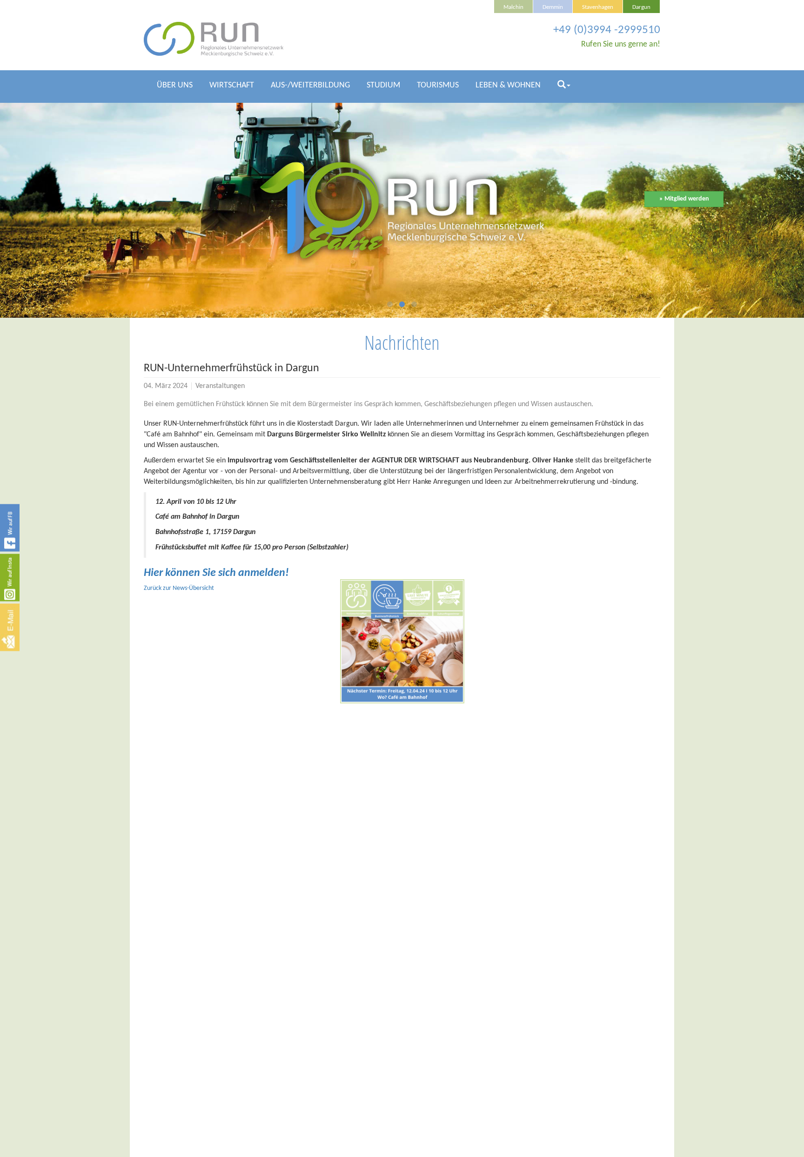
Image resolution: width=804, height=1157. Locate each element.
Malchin (513, 7)
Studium (383, 85)
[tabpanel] (402, 210)
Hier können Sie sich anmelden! (216, 573)
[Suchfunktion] (563, 89)
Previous (100, 206)
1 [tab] (390, 306)
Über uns (175, 85)
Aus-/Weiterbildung (310, 85)
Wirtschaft (231, 85)
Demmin (553, 7)
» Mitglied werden (684, 198)
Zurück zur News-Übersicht (179, 588)
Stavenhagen (597, 7)
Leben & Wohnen (508, 85)
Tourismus (438, 85)
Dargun (641, 7)
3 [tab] (414, 306)
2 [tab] (402, 306)
